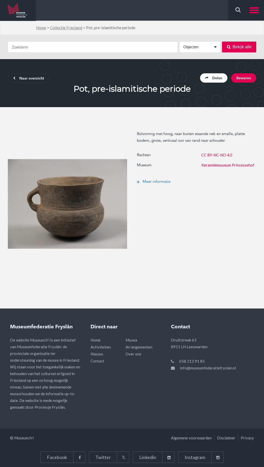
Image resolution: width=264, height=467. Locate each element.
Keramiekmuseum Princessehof (227, 165)
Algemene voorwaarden (191, 438)
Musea (131, 340)
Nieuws (96, 354)
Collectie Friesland (66, 27)
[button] (257, 10)
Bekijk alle (242, 47)
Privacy (247, 438)
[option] (67, 204)
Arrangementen (139, 347)
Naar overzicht (31, 78)
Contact (97, 361)
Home (41, 27)
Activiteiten (100, 347)
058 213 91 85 (192, 361)
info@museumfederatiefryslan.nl (208, 368)
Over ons (133, 354)
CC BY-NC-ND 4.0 (216, 155)
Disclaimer (226, 438)
